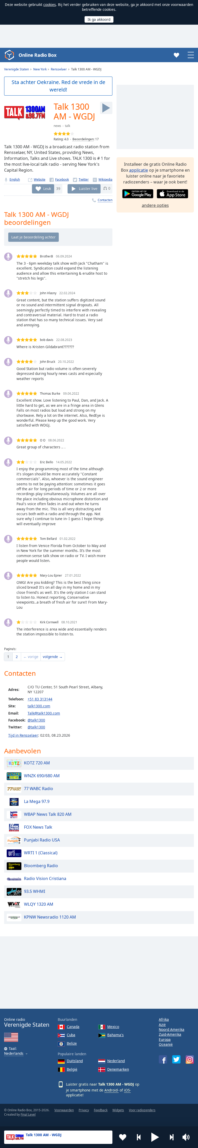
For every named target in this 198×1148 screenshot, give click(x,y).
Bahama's (115, 1034)
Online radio (27, 1022)
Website (39, 179)
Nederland (116, 1060)
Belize (72, 1043)
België (72, 1069)
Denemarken (118, 1069)
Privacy (84, 1110)
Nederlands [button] (13, 1053)
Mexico (113, 1026)
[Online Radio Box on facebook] (163, 1059)
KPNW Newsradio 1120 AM (50, 917)
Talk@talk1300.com (44, 713)
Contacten (105, 200)
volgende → (53, 656)
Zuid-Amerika (170, 1034)
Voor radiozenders (142, 1110)
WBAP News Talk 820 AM (48, 814)
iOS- (127, 1090)
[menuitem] (8, 656)
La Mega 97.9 (37, 801)
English (15, 179)
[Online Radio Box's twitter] (176, 1059)
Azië (162, 1024)
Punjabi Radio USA (42, 840)
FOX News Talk (38, 827)
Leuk (47, 188)
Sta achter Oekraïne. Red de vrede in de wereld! (58, 86)
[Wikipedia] (102, 179)
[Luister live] (106, 108)
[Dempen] (188, 1137)
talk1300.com (39, 705)
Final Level (28, 1114)
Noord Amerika (171, 1029)
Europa (165, 1039)
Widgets (118, 1110)
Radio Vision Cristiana (45, 878)
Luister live (88, 188)
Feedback (101, 1110)
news (57, 126)
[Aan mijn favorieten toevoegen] (123, 1137)
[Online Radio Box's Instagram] (190, 1059)
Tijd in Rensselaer (23, 735)
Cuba (71, 1034)
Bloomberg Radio (41, 865)
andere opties (155, 205)
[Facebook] (59, 179)
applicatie (138, 170)
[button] (155, 1137)
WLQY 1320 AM (38, 904)
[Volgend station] (171, 1137)
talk (67, 126)
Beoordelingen (83, 139)
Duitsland (75, 1060)
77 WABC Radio (38, 788)
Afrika (164, 1019)
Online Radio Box (37, 55)
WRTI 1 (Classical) (40, 853)
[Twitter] (81, 179)
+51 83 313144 (40, 699)
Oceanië (166, 1044)
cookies (49, 4)
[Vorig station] (139, 1137)
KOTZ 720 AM (37, 763)
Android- (111, 1090)
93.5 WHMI (34, 891)
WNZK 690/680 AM (42, 776)
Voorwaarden (64, 1110)
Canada (73, 1026)
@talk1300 (36, 720)
